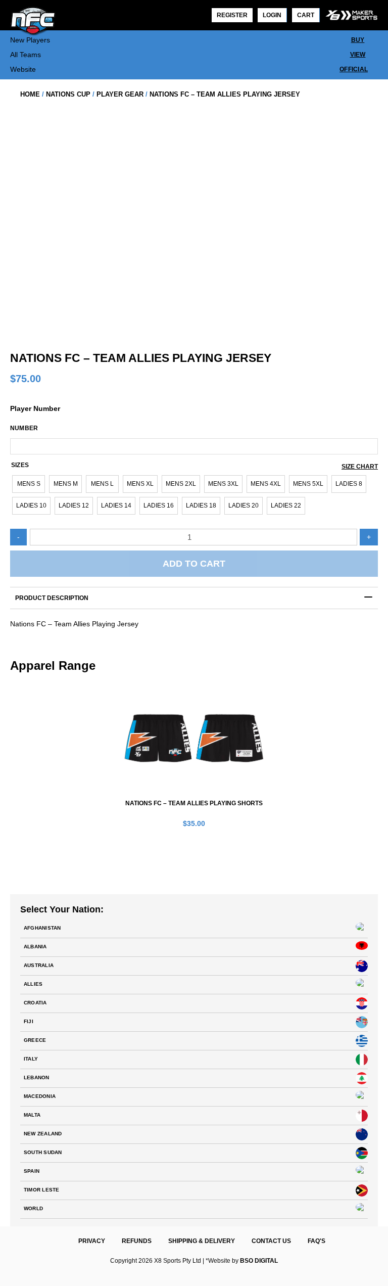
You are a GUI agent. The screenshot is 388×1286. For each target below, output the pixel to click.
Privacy (91, 1241)
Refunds (137, 1241)
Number (24, 428)
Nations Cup (68, 94)
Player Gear (119, 94)
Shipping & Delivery (201, 1241)
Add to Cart (194, 564)
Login (272, 15)
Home (30, 94)
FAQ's (316, 1241)
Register (232, 15)
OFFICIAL (354, 69)
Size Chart (360, 466)
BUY (358, 39)
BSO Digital (259, 1260)
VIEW (358, 54)
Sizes (20, 465)
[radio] (28, 484)
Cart (305, 15)
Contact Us (271, 1241)
